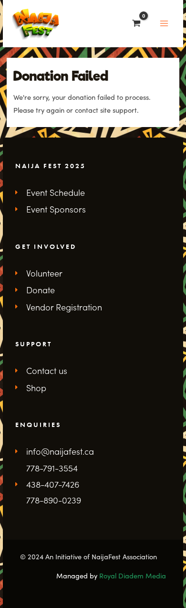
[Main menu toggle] (164, 23)
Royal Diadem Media (132, 575)
